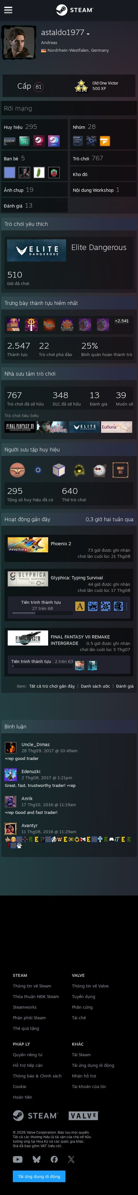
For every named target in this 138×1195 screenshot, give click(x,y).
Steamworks (25, 1007)
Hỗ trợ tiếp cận (28, 1065)
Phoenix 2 (61, 543)
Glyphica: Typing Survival (77, 577)
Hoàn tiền (22, 1097)
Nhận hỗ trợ (84, 1075)
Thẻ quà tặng (26, 1028)
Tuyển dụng (83, 996)
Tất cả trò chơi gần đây (52, 686)
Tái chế (79, 1017)
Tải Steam (81, 1054)
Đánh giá (125, 686)
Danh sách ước (95, 686)
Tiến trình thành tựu (41, 602)
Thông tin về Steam (32, 985)
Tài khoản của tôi (89, 1086)
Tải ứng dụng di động (39, 1176)
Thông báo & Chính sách (37, 1075)
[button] (30, 85)
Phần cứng (82, 1007)
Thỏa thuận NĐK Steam (36, 996)
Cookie (19, 1086)
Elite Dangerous (98, 247)
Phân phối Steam (29, 1017)
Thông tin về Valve (90, 985)
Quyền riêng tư (27, 1054)
